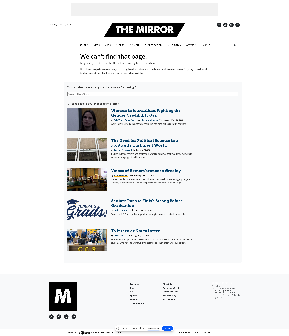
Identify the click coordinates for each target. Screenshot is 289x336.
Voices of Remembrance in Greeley (146, 170)
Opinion (134, 45)
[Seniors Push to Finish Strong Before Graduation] (87, 210)
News (97, 45)
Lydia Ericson (120, 210)
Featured (82, 45)
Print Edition (169, 299)
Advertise (192, 45)
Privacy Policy (169, 295)
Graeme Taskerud (123, 149)
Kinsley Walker (121, 175)
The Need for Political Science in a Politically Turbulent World (144, 142)
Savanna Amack (150, 119)
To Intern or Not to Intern (136, 231)
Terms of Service (171, 291)
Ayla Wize (118, 119)
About (207, 45)
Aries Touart (131, 119)
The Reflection (153, 45)
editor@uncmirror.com (222, 282)
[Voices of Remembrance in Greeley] (87, 179)
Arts (108, 45)
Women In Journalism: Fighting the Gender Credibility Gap (146, 112)
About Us (167, 284)
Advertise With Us (171, 288)
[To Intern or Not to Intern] (87, 240)
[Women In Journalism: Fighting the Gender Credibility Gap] (87, 119)
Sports (120, 45)
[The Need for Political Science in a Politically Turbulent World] (87, 149)
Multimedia (174, 45)
